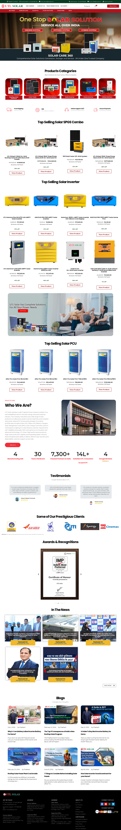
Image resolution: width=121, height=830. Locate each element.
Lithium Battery (107, 97)
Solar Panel (32, 97)
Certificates (78, 807)
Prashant (22, 727)
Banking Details (79, 812)
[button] (55, 59)
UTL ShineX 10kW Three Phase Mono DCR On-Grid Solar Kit (104, 157)
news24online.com (98, 643)
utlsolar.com (60, 680)
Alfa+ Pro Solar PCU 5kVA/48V (46, 379)
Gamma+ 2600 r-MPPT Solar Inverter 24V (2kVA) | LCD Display (75, 218)
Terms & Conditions (80, 828)
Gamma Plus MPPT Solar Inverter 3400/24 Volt (46, 269)
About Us (77, 802)
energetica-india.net (23, 680)
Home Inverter (88, 97)
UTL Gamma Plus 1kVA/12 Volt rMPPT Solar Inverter (17, 218)
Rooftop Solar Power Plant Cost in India (22, 773)
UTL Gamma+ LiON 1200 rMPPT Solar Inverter (17, 269)
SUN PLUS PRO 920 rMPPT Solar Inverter (46, 218)
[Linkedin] (113, 804)
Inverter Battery (51, 97)
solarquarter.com (23, 643)
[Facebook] (102, 804)
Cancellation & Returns (81, 819)
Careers (77, 809)
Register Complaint (80, 814)
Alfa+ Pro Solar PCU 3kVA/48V (17, 379)
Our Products (79, 805)
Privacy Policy (78, 824)
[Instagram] (109, 804)
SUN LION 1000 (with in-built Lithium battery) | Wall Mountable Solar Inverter (104, 270)
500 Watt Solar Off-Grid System (75, 156)
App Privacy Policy (80, 826)
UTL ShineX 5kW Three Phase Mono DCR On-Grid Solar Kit (46, 157)
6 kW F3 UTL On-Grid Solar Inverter (75, 269)
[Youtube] (105, 804)
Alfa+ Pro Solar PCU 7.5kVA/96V (75, 379)
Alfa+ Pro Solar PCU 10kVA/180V (104, 379)
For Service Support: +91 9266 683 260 (12, 807)
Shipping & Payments (81, 821)
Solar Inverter (69, 97)
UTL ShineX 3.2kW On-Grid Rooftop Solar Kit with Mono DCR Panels (17, 157)
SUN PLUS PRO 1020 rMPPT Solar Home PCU (104, 218)
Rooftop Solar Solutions (13, 97)
